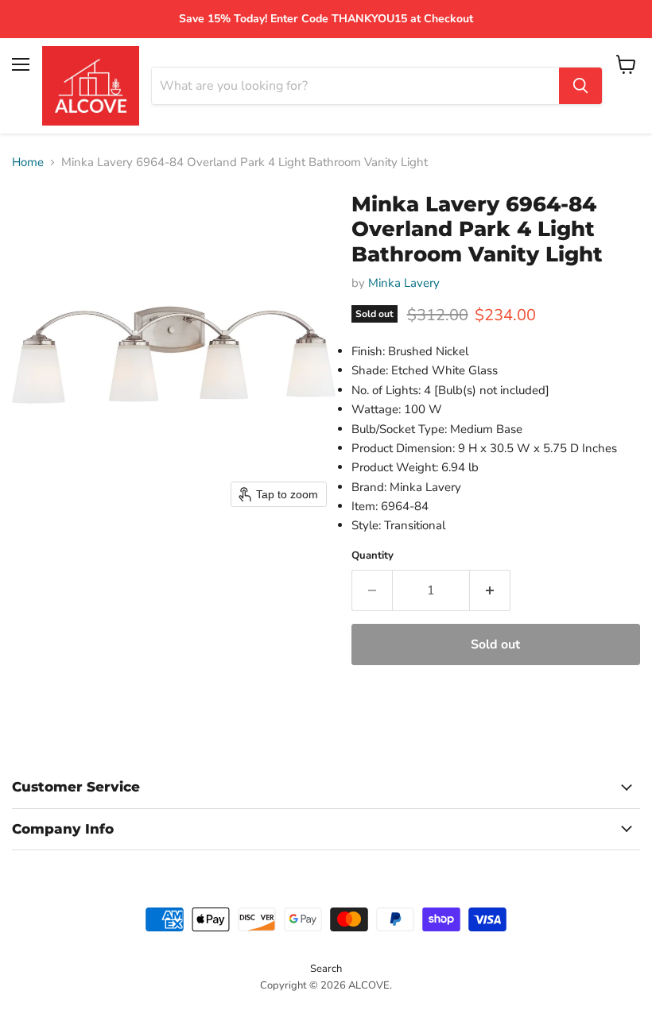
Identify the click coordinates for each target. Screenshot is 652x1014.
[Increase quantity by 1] (490, 590)
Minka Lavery (404, 283)
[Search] (580, 86)
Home (28, 162)
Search (326, 969)
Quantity (372, 556)
